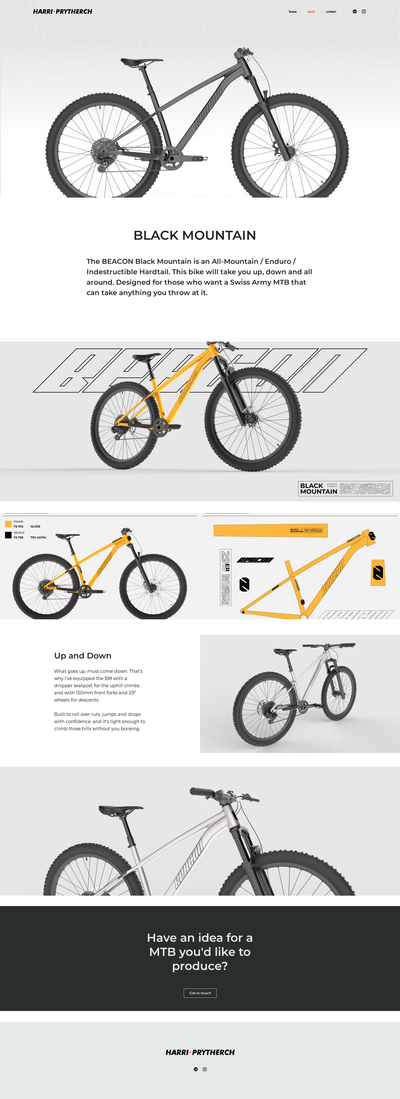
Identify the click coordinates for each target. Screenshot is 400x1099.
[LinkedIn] (355, 11)
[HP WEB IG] (205, 1069)
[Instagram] (364, 11)
